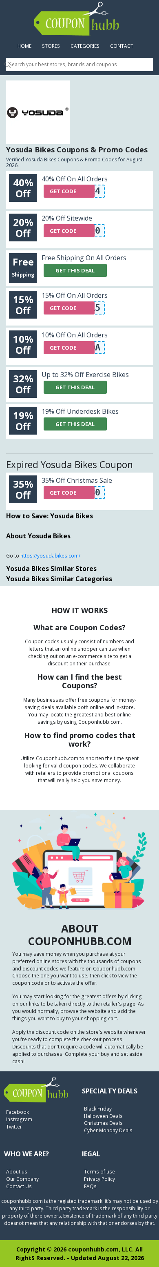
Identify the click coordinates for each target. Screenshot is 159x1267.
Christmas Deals (103, 1123)
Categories (85, 45)
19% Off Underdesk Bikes (80, 411)
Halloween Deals (103, 1116)
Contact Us (19, 1186)
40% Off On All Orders (75, 178)
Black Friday (98, 1108)
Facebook (17, 1112)
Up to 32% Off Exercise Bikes (85, 374)
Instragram (19, 1119)
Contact (121, 45)
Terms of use (99, 1171)
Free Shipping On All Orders (84, 257)
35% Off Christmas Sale (77, 480)
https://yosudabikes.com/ (50, 555)
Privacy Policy (99, 1179)
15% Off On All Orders (75, 295)
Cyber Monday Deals (108, 1130)
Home (27, 45)
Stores (51, 45)
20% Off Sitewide (67, 218)
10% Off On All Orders (75, 334)
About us (16, 1171)
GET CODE (63, 191)
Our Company (22, 1179)
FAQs (90, 1186)
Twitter (14, 1126)
